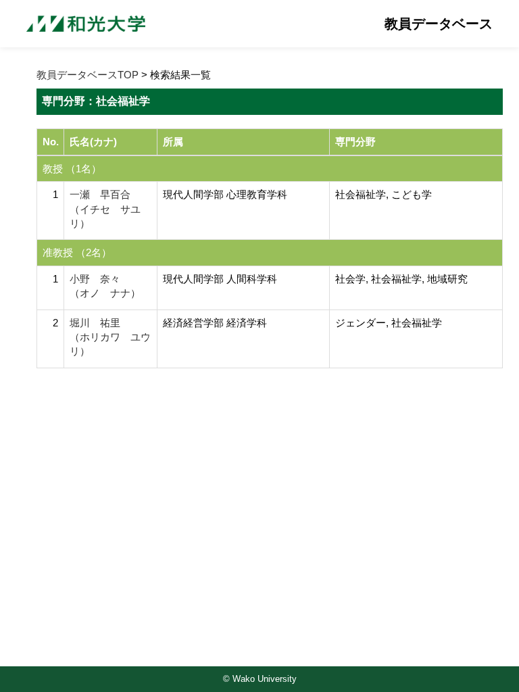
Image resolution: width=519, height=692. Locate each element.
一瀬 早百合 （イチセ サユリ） (105, 209)
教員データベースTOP (87, 74)
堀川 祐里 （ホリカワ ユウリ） (110, 337)
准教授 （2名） (77, 252)
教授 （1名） (72, 168)
